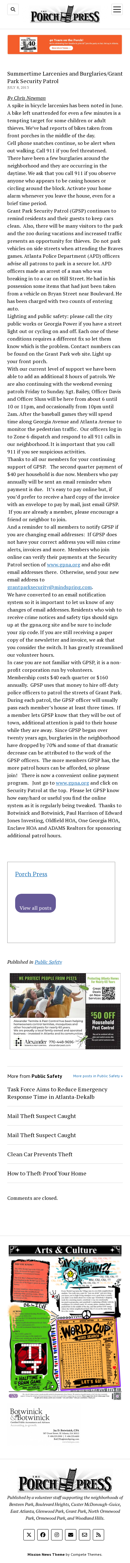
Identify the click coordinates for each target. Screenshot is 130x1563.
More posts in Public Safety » (98, 1075)
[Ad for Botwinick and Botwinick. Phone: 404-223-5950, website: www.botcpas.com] (44, 1443)
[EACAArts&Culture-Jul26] (65, 1399)
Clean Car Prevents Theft (40, 1154)
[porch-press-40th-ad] (65, 52)
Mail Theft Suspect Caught (41, 1116)
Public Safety (48, 961)
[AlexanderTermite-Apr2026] (65, 1047)
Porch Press (31, 874)
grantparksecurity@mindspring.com (49, 587)
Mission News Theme (46, 1554)
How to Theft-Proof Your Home (46, 1173)
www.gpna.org (63, 564)
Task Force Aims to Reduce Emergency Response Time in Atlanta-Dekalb (57, 1092)
